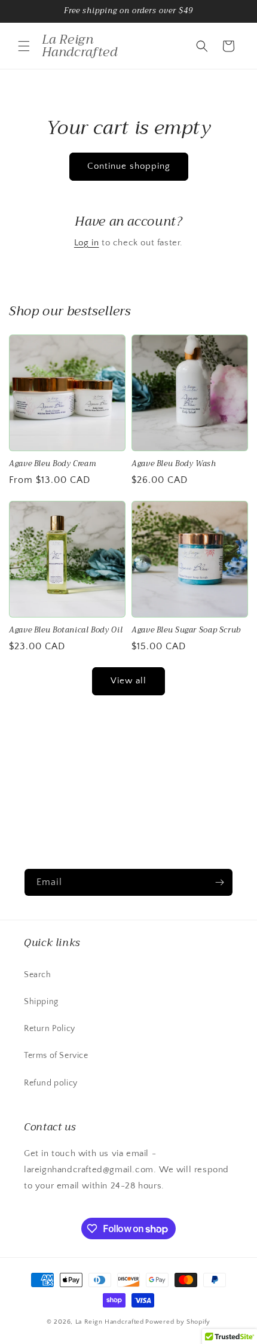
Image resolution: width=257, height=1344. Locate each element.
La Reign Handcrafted (109, 1321)
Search (37, 975)
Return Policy (49, 1028)
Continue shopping (128, 166)
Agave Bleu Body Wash (173, 464)
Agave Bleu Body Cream (52, 464)
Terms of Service (56, 1055)
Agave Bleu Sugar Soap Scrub (186, 630)
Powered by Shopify (177, 1321)
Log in (86, 243)
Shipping (41, 1002)
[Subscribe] (219, 882)
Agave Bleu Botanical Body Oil (66, 630)
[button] (24, 46)
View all (128, 681)
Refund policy (51, 1083)
